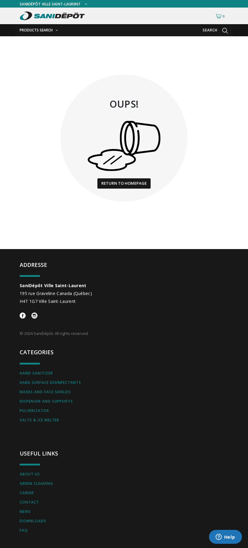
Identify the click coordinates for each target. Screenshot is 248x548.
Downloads (33, 521)
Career (27, 492)
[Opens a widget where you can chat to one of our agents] (225, 537)
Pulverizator (34, 410)
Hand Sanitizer (36, 373)
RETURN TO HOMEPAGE (124, 183)
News (25, 511)
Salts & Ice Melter (39, 420)
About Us (30, 474)
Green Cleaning (36, 483)
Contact (29, 502)
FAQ (24, 530)
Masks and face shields (45, 391)
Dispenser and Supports (46, 401)
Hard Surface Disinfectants (50, 382)
